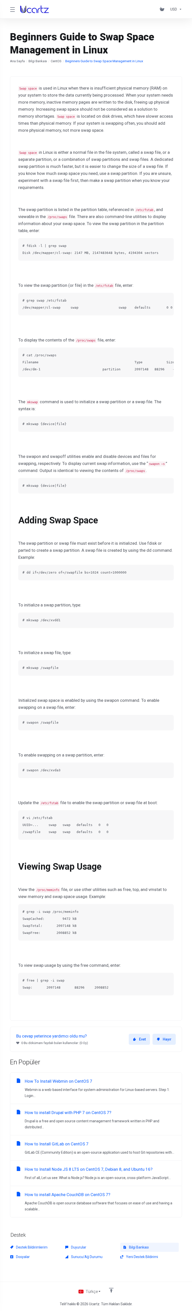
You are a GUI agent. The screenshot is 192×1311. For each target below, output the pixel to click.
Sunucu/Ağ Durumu (86, 1257)
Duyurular (78, 1247)
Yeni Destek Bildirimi (141, 1257)
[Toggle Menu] (12, 9)
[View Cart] (163, 9)
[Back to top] (111, 1290)
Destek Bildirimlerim (31, 1247)
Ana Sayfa (17, 61)
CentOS (56, 61)
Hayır (167, 1039)
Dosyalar (22, 1257)
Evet (142, 1039)
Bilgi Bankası (37, 61)
